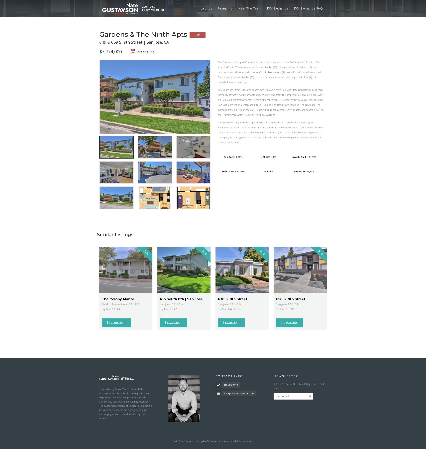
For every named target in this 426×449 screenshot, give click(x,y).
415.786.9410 (230, 384)
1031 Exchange (278, 8)
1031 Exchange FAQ (308, 8)
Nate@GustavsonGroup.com (238, 393)
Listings (206, 8)
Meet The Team (250, 8)
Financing (224, 8)
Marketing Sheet (146, 51)
